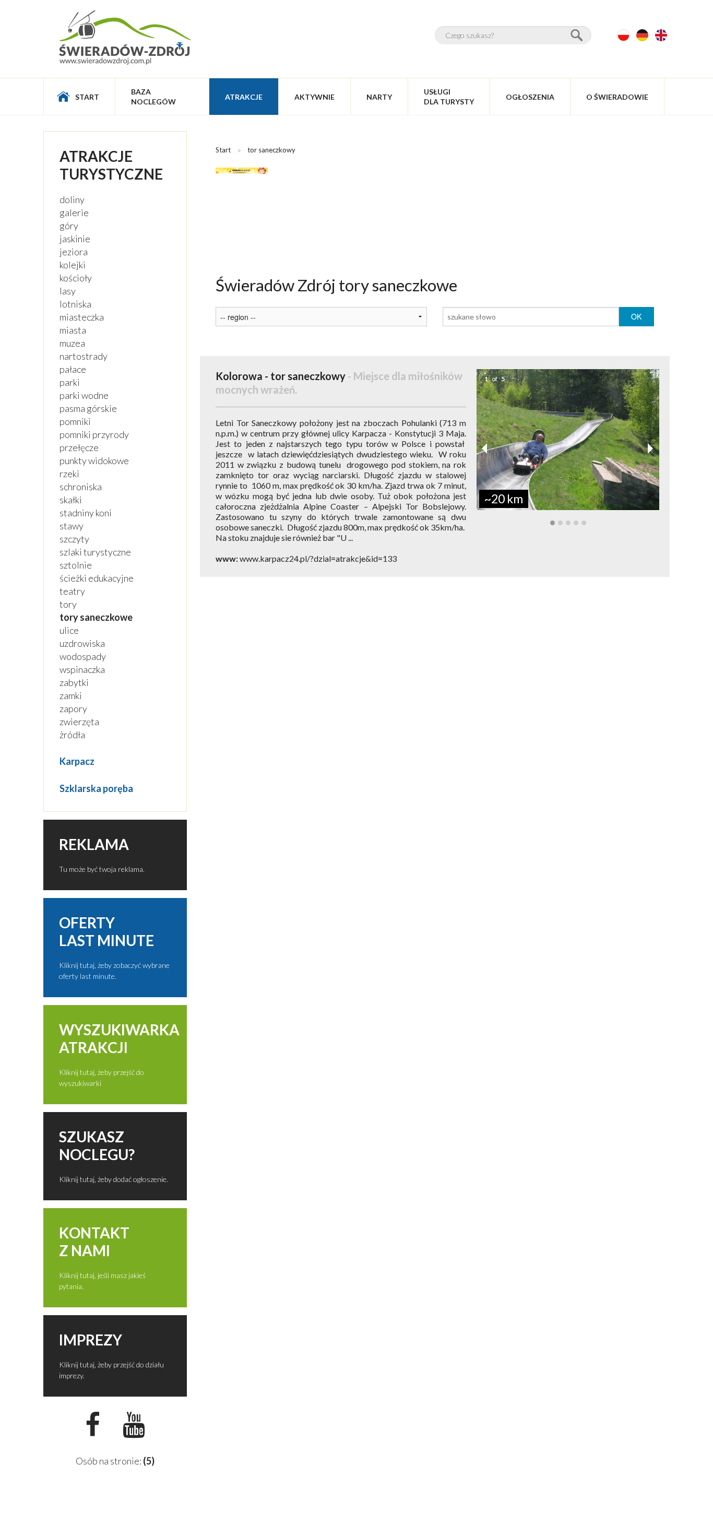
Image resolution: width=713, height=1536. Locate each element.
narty (379, 96)
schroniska (81, 486)
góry (69, 225)
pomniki (75, 421)
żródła (72, 734)
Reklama (94, 844)
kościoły (76, 277)
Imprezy (90, 1340)
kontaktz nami (94, 1241)
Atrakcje (244, 96)
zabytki (74, 682)
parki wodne (84, 395)
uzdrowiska (82, 643)
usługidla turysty (449, 96)
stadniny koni (86, 512)
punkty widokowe (94, 460)
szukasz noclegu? (97, 1145)
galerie (74, 212)
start (87, 96)
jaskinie (75, 238)
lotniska (75, 304)
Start (223, 150)
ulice (69, 630)
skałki (71, 499)
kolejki (73, 264)
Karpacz (77, 761)
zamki (71, 695)
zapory (73, 708)
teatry (72, 591)
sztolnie (76, 565)
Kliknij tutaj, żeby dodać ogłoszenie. (113, 1179)
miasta (73, 330)
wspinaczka (82, 669)
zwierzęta (79, 721)
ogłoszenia (530, 96)
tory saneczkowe (96, 617)
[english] (661, 35)
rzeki (69, 473)
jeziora (74, 251)
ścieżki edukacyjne (97, 578)
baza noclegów (153, 96)
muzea (72, 343)
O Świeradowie (617, 96)
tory (68, 604)
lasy (68, 291)
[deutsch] (642, 35)
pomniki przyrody (94, 434)
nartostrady (84, 356)
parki (70, 382)
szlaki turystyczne (95, 552)
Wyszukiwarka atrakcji (119, 1038)
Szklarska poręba (96, 788)
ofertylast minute (106, 931)
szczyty (74, 539)
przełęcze (79, 447)
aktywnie (314, 96)
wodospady (83, 656)
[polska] (623, 35)
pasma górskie (88, 408)
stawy (72, 525)
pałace (73, 369)
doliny (72, 199)
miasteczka (82, 317)
